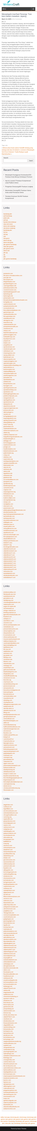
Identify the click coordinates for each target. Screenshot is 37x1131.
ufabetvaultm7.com (9, 949)
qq (4, 254)
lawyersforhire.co (9, 367)
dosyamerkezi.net (9, 633)
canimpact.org (8, 757)
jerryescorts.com (9, 410)
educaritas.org (8, 837)
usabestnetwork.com (10, 324)
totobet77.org (8, 545)
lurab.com (7, 1098)
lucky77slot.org (8, 424)
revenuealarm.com (9, 1096)
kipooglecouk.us (9, 743)
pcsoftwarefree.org (9, 853)
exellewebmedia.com (10, 314)
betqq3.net (7, 737)
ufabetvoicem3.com (9, 953)
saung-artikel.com (9, 355)
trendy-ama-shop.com (10, 1015)
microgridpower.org (9, 500)
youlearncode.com (9, 866)
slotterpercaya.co (9, 524)
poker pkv (6, 218)
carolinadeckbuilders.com (11, 643)
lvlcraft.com (7, 894)
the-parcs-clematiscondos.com (13, 275)
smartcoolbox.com (9, 526)
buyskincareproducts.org (11, 775)
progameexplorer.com (10, 1090)
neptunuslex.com (9, 604)
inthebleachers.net (9, 771)
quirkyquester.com (9, 518)
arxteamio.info (8, 475)
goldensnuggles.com (10, 334)
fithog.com (7, 712)
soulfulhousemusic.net (10, 530)
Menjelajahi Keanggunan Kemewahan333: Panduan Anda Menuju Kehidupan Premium (18, 176)
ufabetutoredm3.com (10, 565)
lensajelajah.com (9, 839)
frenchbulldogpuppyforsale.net (13, 778)
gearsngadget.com (9, 921)
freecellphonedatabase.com (12, 310)
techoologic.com (9, 1039)
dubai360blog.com (9, 422)
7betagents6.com (9, 913)
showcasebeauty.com (10, 637)
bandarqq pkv (8, 214)
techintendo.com (9, 880)
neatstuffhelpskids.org (10, 676)
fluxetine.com (8, 733)
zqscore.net (7, 467)
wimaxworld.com (9, 688)
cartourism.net (8, 761)
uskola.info (7, 990)
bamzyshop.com (9, 1033)
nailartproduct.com (9, 890)
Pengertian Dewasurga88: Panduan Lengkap (19, 186)
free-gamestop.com (9, 316)
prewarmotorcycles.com (11, 629)
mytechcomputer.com (10, 1102)
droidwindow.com (9, 1021)
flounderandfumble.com (11, 974)
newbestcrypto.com (9, 349)
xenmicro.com (8, 845)
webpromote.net (8, 706)
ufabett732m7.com (9, 1017)
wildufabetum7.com (9, 577)
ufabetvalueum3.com (10, 947)
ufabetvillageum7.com (10, 951)
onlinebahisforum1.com (11, 813)
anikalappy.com (8, 964)
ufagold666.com (8, 1025)
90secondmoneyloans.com (12, 896)
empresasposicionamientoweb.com (14, 1076)
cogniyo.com (7, 489)
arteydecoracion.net (10, 710)
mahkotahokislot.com (10, 428)
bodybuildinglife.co (9, 438)
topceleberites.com (9, 941)
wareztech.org (8, 322)
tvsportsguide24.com (10, 418)
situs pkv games (8, 246)
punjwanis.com (8, 273)
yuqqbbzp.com (8, 911)
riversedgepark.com (10, 823)
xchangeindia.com (9, 1059)
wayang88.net (8, 957)
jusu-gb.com (7, 277)
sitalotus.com (8, 457)
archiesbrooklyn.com (10, 696)
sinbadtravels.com (9, 318)
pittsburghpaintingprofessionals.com (15, 510)
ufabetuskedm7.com (10, 563)
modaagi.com (8, 665)
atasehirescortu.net (9, 406)
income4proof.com (9, 835)
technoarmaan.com (9, 1074)
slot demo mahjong (9, 228)
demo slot (6, 250)
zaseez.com (7, 825)
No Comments (17, 19)
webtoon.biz (7, 381)
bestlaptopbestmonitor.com (12, 714)
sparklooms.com (9, 532)
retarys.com (7, 330)
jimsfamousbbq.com (10, 592)
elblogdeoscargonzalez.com (12, 704)
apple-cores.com (9, 763)
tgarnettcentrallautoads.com (12, 614)
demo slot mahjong (9, 226)
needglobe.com (8, 504)
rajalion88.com (8, 819)
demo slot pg (7, 240)
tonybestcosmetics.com (11, 1078)
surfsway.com (8, 888)
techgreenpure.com (9, 882)
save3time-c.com (9, 620)
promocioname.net (9, 686)
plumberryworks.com (10, 512)
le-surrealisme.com (9, 635)
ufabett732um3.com (10, 988)
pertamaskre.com (9, 298)
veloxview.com (8, 571)
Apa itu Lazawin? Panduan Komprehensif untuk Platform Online (18, 182)
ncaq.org (6, 843)
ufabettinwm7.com (9, 555)
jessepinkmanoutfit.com (11, 326)
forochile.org (7, 680)
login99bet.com (8, 809)
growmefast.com (9, 426)
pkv (5, 256)
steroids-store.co (9, 708)
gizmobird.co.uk (8, 598)
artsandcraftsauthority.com (11, 1106)
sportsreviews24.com (10, 420)
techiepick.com (8, 1031)
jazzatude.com (8, 655)
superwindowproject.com (11, 751)
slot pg (6, 234)
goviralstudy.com (9, 759)
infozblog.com (8, 700)
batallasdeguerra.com (10, 671)
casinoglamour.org (9, 784)
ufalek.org (7, 432)
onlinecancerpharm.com (11, 430)
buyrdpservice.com (9, 338)
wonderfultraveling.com (11, 684)
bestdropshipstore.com (10, 884)
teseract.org (7, 1013)
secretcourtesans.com (10, 811)
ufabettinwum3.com (9, 557)
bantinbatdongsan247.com (12, 292)
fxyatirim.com (8, 868)
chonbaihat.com (8, 702)
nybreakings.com (9, 1053)
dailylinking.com (8, 855)
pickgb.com (7, 447)
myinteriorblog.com (9, 1027)
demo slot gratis (8, 242)
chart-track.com (8, 682)
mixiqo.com (7, 502)
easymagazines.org (9, 491)
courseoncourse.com (10, 290)
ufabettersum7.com (9, 553)
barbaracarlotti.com (9, 767)
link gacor (6, 238)
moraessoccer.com (9, 678)
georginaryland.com (10, 716)
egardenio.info (8, 473)
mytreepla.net (8, 929)
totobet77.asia (8, 542)
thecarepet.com (8, 279)
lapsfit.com (7, 925)
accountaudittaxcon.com (11, 479)
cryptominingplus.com (10, 361)
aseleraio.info (8, 469)
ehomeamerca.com (9, 878)
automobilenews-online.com (12, 1068)
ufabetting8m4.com (9, 943)
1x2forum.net (7, 806)
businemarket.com (9, 369)
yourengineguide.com (10, 1051)
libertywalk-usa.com (10, 594)
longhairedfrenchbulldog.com (12, 365)
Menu (4, 9)
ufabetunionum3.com (10, 945)
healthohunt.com (9, 976)
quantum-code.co (9, 998)
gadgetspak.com (9, 919)
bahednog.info (8, 294)
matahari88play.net (9, 371)
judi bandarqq (8, 216)
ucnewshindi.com (9, 308)
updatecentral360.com (10, 463)
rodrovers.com (8, 900)
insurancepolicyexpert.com (12, 639)
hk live (5, 232)
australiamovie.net (9, 596)
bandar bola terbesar (10, 222)
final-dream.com (8, 1002)
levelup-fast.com (9, 927)
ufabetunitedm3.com (10, 559)
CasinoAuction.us (9, 741)
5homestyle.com (9, 790)
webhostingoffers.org (10, 874)
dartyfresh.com (8, 849)
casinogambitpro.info (10, 285)
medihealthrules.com (10, 1043)
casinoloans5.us (9, 739)
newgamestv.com (9, 398)
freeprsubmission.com (10, 1023)
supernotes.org (8, 459)
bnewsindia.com (9, 1029)
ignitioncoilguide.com (10, 1100)
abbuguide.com (8, 870)
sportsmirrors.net (9, 402)
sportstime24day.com (10, 389)
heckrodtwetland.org (10, 724)
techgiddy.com (8, 302)
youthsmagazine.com (10, 375)
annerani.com (8, 653)
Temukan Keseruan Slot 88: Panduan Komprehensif (16, 197)
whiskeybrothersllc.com (11, 575)
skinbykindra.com (9, 1084)
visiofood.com (8, 1019)
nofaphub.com (8, 829)
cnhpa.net (7, 455)
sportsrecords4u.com (10, 939)
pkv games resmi (9, 248)
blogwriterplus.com (9, 281)
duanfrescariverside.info (11, 968)
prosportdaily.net (9, 1008)
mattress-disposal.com (10, 434)
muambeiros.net (8, 698)
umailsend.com (8, 328)
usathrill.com (7, 1045)
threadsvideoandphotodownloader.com (15, 300)
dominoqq (23, 1117)
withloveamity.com (9, 864)
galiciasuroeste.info (9, 669)
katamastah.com (9, 465)
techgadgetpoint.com (10, 416)
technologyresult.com (10, 872)
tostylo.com (7, 343)
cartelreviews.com (9, 886)
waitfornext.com (8, 994)
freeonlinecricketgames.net (12, 690)
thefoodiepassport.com (10, 749)
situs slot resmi (8, 224)
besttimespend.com (9, 485)
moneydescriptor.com (10, 373)
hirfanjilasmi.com (9, 494)
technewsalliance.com (10, 982)
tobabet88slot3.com (9, 538)
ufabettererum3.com (10, 549)
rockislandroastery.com (11, 1092)
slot (6, 145)
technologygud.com (9, 443)
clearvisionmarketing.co (11, 996)
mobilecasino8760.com (11, 735)
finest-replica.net (9, 1004)
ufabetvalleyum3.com (10, 569)
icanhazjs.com (8, 755)
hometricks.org (8, 496)
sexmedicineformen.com (11, 520)
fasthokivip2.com (9, 357)
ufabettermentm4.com (10, 551)
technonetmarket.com (10, 984)
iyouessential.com (9, 862)
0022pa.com (7, 657)
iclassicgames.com (9, 353)
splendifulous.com (9, 937)
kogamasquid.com (9, 780)
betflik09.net (7, 841)
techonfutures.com (9, 1037)
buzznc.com (7, 1080)
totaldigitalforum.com (10, 1072)
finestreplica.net (8, 972)
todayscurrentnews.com (11, 540)
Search (6, 158)
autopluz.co (7, 618)
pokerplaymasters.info (10, 287)
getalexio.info (8, 477)
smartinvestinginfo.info (10, 980)
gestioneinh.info (8, 1006)
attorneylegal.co (8, 412)
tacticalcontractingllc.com (11, 534)
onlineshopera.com (9, 847)
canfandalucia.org (9, 1049)
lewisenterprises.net (10, 851)
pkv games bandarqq (10, 244)
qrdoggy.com (7, 440)
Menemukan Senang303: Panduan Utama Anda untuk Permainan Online (18, 191)
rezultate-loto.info (9, 935)
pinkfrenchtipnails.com (10, 396)
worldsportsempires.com (11, 461)
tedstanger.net (8, 986)
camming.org (7, 817)
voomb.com (7, 414)
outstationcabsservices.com (12, 1055)
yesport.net (7, 341)
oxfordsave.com (8, 351)
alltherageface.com (9, 1086)
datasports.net (8, 404)
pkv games (9, 1119)
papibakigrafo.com (9, 753)
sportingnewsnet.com (10, 387)
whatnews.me (8, 1000)
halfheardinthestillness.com (12, 727)
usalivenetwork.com (10, 304)
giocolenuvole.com (9, 860)
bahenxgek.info (8, 296)
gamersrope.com (9, 312)
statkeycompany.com (10, 641)
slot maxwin (4, 1121)
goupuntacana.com (9, 821)
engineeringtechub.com (11, 408)
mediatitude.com (9, 627)
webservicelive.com (10, 1108)
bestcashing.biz (8, 692)
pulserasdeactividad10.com (12, 765)
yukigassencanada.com (11, 906)
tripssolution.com (9, 902)
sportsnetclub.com (9, 347)
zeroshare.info (8, 659)
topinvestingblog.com (10, 645)
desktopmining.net (9, 769)
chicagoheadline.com (10, 815)
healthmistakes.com (10, 449)
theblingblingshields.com (11, 394)
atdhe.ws (6, 722)
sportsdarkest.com (9, 379)
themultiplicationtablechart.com (13, 782)
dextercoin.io (7, 786)
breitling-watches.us (10, 612)
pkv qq (6, 252)
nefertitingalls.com (9, 831)
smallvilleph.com (9, 667)
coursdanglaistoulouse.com (12, 602)
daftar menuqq (5, 1117)
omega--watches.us (9, 610)
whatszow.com (8, 876)
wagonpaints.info (9, 992)
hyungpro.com (8, 385)
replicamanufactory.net (10, 933)
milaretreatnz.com (9, 663)
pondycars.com (8, 1035)
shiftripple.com (8, 522)
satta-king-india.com (10, 904)
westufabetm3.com (9, 573)
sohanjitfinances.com (10, 528)
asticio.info (7, 471)
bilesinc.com (7, 661)
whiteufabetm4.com (9, 962)
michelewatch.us (9, 608)
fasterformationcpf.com (10, 332)
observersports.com (9, 359)
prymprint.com (8, 481)
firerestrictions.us (9, 694)
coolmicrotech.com (9, 1061)
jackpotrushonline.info (10, 306)
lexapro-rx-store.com (10, 773)
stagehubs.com (8, 804)
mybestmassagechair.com (11, 729)
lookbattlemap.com (9, 336)
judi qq (6, 220)
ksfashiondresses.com (10, 451)
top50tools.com (8, 647)
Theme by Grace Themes (18, 1128)
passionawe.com (9, 508)
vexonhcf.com (8, 622)
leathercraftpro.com (9, 498)
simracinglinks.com (9, 631)
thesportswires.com (9, 383)
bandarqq (12, 1121)
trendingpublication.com (11, 547)
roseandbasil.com (9, 718)
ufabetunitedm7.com (10, 561)
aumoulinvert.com (9, 747)
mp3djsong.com (8, 600)
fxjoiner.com (7, 1082)
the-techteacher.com (10, 1066)
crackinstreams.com (10, 917)
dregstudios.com (9, 673)
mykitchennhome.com (10, 745)
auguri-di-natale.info (10, 606)
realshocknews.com (10, 445)
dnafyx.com (7, 857)
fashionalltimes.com (10, 1070)
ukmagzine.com (8, 320)
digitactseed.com (9, 892)
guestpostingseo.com (10, 283)
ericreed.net (7, 731)
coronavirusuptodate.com (11, 915)
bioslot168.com (8, 1104)
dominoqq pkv (14, 1117)
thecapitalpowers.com (10, 536)
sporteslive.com (8, 392)
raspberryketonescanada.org (12, 1041)
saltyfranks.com (8, 651)
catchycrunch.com (9, 827)
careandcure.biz (8, 487)
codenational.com (9, 1088)
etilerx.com (7, 970)
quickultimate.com (9, 516)
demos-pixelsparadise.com (12, 625)
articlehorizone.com (9, 908)
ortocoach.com (8, 506)
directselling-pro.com (10, 1094)
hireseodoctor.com (9, 923)
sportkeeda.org (8, 483)
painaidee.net (8, 377)
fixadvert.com (8, 616)
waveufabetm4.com (9, 955)
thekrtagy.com (8, 1057)
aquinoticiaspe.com (9, 363)
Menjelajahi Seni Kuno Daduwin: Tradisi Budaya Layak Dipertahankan (18, 152)
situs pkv (8, 1123)
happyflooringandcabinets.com (13, 436)
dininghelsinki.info (9, 966)
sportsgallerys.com (9, 400)
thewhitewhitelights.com (11, 720)
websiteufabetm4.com (10, 959)
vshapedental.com (9, 1047)
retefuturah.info (8, 978)
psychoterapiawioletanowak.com (13, 514)
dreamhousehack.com (10, 1064)
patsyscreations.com (10, 833)
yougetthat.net (8, 345)
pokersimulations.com (10, 931)
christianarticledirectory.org (12, 788)
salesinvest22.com (9, 1010)
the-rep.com (7, 649)
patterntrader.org (9, 453)
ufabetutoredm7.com (10, 567)
